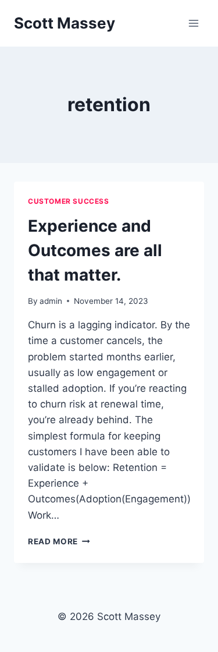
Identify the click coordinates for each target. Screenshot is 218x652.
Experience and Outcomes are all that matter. (95, 250)
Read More (59, 541)
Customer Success (68, 201)
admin (51, 301)
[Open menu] (193, 23)
